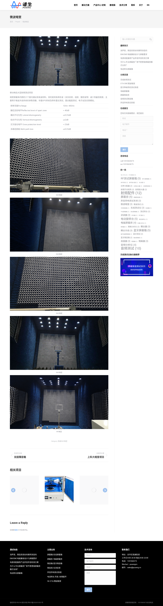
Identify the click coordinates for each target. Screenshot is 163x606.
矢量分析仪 (141, 223)
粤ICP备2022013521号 (35, 602)
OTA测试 (132, 175)
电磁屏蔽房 (128, 222)
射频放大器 (141, 189)
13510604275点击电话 (145, 602)
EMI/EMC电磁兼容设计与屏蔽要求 (133, 54)
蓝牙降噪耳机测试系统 (129, 87)
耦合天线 (126, 230)
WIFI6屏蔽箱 (146, 179)
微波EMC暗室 (62, 441)
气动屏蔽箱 (125, 211)
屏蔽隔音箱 (138, 197)
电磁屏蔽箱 (124, 91)
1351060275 (132, 561)
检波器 (149, 208)
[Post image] (24, 490)
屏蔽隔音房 (124, 95)
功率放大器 (138, 186)
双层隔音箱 (147, 186)
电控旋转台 (143, 219)
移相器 (124, 227)
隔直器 (134, 241)
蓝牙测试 (138, 234)
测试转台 (145, 211)
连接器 (125, 241)
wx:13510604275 (126, 164)
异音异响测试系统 (127, 103)
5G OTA (124, 175)
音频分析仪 (128, 245)
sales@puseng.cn (134, 567)
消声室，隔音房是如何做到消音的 (133, 50)
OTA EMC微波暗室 (127, 83)
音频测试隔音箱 (126, 99)
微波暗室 (126, 204)
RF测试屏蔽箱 (131, 178)
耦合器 (145, 226)
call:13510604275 (127, 161)
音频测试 (131, 248)
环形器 (134, 215)
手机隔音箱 (125, 208)
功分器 (142, 182)
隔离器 (143, 241)
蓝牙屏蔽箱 (142, 230)
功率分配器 (126, 186)
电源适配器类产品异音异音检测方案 (134, 58)
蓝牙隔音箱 (126, 237)
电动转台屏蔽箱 (126, 69)
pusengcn (133, 564)
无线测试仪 (137, 208)
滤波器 (125, 215)
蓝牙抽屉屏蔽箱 (126, 234)
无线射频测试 (125, 80)
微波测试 (138, 204)
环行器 (142, 215)
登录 (16, 530)
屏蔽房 (126, 196)
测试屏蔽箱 (135, 211)
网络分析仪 (133, 227)
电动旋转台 (129, 218)
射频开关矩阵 (127, 189)
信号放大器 (133, 182)
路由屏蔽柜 (138, 238)
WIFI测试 (124, 182)
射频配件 (131, 193)
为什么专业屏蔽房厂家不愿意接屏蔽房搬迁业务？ (136, 63)
